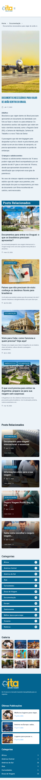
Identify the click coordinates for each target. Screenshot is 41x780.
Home (4, 23)
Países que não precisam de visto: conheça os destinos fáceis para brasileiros (19, 290)
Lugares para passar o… (23, 736)
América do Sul (10, 210)
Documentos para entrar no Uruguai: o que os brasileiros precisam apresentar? (20, 237)
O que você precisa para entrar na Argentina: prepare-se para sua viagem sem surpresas (18, 391)
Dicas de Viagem (10, 467)
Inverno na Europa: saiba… (24, 725)
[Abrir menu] (14, 8)
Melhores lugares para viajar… (26, 713)
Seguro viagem (10, 528)
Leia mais (7, 453)
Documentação (14, 23)
